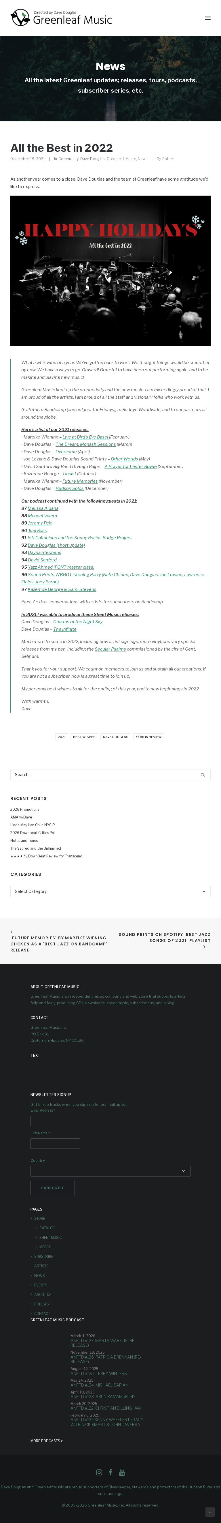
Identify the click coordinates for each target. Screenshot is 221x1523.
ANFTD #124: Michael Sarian (99, 1384)
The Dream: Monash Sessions (86, 444)
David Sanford (42, 560)
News (143, 159)
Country (38, 1160)
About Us (43, 1294)
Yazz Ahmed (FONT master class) (61, 567)
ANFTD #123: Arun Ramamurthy (103, 1396)
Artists (41, 1266)
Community (68, 159)
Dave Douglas (92, 159)
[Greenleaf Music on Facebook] (99, 1474)
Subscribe (43, 1256)
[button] (208, 18)
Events (40, 1285)
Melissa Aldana (43, 508)
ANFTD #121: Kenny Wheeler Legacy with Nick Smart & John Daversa (107, 1422)
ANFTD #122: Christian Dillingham (106, 1408)
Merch (45, 1247)
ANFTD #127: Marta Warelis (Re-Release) (103, 1343)
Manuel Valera (42, 515)
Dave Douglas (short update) (56, 545)
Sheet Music (50, 1237)
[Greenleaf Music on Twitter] (110, 1474)
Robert (168, 159)
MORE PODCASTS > (47, 1441)
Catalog (47, 1228)
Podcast (42, 1304)
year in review (149, 737)
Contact (42, 1314)
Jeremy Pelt (40, 523)
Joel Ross (37, 530)
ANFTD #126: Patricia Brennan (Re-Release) (106, 1359)
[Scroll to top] (210, 1511)
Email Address (43, 1110)
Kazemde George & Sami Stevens (62, 589)
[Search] (110, 774)
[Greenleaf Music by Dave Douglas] (61, 18)
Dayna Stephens (44, 552)
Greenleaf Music (121, 159)
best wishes (84, 737)
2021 (62, 737)
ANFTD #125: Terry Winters (99, 1373)
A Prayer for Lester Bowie (130, 466)
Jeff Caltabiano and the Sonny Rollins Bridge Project (79, 537)
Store (39, 1218)
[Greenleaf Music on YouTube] (122, 1474)
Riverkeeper (119, 1487)
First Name (40, 1133)
